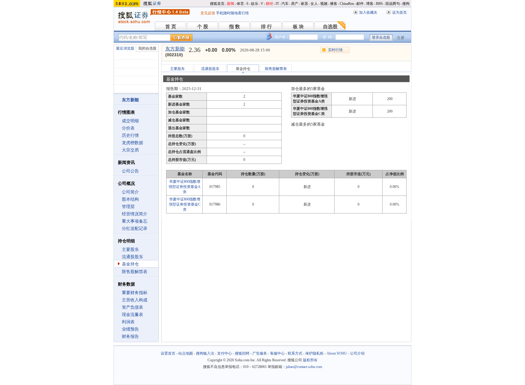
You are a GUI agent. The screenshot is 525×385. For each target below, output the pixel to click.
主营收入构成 (134, 300)
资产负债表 (132, 307)
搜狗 (406, 4)
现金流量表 (132, 314)
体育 (240, 4)
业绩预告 (130, 329)
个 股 (202, 26)
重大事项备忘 (134, 221)
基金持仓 (130, 264)
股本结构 (130, 199)
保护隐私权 (314, 353)
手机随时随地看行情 (232, 13)
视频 (324, 4)
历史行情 (130, 135)
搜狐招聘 (242, 353)
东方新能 (175, 48)
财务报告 (130, 336)
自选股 (330, 26)
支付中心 (224, 353)
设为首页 (399, 12)
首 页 (170, 26)
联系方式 (295, 353)
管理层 (128, 206)
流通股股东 (132, 257)
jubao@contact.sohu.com (304, 367)
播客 (333, 4)
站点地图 (185, 353)
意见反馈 (208, 13)
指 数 (234, 26)
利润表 (128, 322)
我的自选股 (147, 48)
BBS (379, 4)
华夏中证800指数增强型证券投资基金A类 (185, 186)
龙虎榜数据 (132, 142)
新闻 (230, 4)
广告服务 (259, 353)
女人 (314, 4)
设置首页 (168, 353)
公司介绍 (357, 353)
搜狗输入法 (205, 353)
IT (277, 4)
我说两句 (392, 4)
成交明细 (130, 121)
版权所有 (310, 360)
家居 (304, 4)
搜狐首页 (217, 4)
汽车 (285, 4)
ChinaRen (347, 4)
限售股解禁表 (134, 271)
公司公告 (130, 171)
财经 (269, 4)
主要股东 (130, 249)
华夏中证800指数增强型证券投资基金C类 (185, 204)
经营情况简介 (134, 214)
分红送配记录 (134, 228)
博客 (369, 4)
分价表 (128, 128)
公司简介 (130, 192)
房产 (294, 4)
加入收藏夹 (368, 12)
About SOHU (337, 353)
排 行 (266, 26)
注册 (401, 38)
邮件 (360, 4)
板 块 (298, 26)
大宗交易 (130, 150)
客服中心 (277, 353)
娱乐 (254, 4)
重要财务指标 (134, 292)
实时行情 (335, 50)
